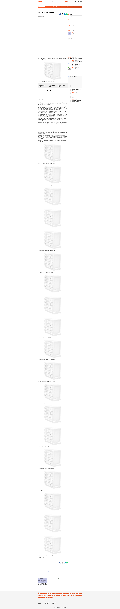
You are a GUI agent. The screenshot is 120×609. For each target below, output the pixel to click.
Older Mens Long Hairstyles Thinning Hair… (76, 65)
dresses (71, 16)
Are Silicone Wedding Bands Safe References (73, 6)
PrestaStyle (40, 1)
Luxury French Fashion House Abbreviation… (76, 33)
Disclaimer (39, 603)
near (49, 595)
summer (78, 595)
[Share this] (60, 14)
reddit (61, 595)
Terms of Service (54, 602)
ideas (38, 595)
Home (38, 602)
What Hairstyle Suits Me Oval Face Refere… (76, 68)
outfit (54, 595)
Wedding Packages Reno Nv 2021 (58, 6)
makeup (45, 595)
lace (40, 595)
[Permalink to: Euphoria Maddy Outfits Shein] (75, 80)
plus (58, 595)
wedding (71, 14)
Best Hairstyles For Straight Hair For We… (75, 58)
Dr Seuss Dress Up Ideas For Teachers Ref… (76, 93)
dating (71, 17)
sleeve (75, 595)
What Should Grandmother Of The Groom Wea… (76, 101)
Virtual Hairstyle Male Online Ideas (77, 97)
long (42, 595)
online (52, 595)
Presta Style (57, 607)
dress (71, 21)
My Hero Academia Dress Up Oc (76, 90)
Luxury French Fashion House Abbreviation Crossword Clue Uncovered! (42, 584)
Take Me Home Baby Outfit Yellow (42, 566)
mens (47, 595)
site (69, 595)
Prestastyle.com (64, 607)
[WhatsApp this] (67, 14)
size (73, 595)
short (67, 595)
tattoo (81, 595)
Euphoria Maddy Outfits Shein (76, 86)
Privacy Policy (47, 602)
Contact (46, 603)
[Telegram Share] (65, 14)
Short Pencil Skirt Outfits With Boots (63, 566)
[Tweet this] (62, 14)
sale (63, 595)
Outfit (69, 25)
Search (67, 1)
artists (71, 19)
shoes (65, 595)
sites (71, 595)
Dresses (73, 92)
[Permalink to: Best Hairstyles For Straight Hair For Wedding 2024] (75, 48)
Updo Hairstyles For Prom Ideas (77, 61)
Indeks (53, 603)
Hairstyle (69, 57)
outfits (57, 595)
